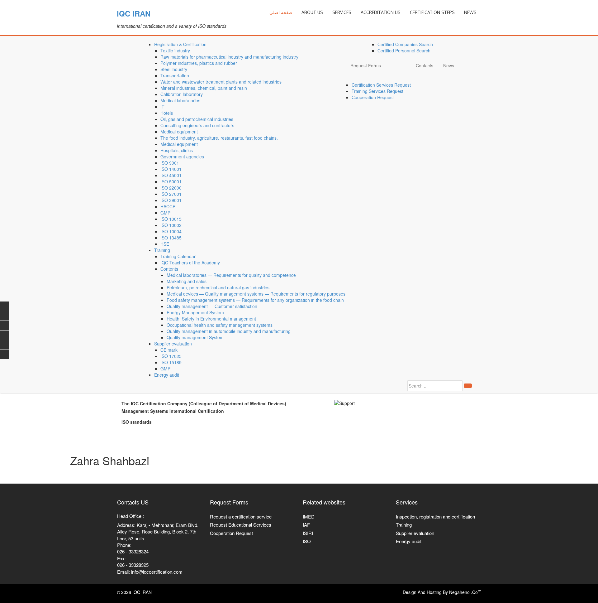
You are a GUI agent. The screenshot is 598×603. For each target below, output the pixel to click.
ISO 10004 (171, 231)
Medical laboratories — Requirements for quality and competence (231, 275)
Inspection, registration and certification (435, 516)
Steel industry (173, 69)
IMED (309, 516)
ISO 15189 (171, 362)
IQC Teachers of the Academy (190, 262)
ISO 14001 (171, 169)
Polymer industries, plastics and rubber (198, 63)
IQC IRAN (133, 13)
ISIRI (308, 533)
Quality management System (195, 337)
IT (162, 107)
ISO (307, 541)
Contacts (424, 65)
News (448, 65)
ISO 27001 (171, 194)
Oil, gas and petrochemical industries (196, 119)
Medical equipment (179, 131)
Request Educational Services (240, 524)
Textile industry (175, 50)
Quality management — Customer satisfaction (212, 306)
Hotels (166, 113)
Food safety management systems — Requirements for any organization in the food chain (255, 300)
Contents (169, 269)
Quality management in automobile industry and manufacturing (229, 331)
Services (341, 12)
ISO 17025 (171, 356)
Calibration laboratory (181, 94)
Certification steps (432, 12)
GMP (165, 213)
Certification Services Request (381, 85)
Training (162, 250)
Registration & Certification (180, 44)
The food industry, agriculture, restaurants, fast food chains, (219, 138)
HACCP (167, 206)
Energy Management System (195, 312)
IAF (306, 524)
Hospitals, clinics (176, 150)
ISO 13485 (171, 237)
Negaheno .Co (465, 592)
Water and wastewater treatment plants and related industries (221, 82)
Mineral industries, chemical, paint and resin (203, 88)
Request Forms (365, 65)
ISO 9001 (169, 163)
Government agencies (182, 156)
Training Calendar (178, 256)
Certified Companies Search (405, 44)
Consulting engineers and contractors (197, 125)
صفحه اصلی (280, 12)
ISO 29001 (171, 200)
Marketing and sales (186, 281)
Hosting (434, 592)
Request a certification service (241, 516)
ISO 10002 (171, 225)
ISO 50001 (171, 181)
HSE (164, 244)
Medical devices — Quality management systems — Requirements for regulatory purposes (256, 294)
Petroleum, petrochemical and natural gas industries (218, 287)
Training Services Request (377, 91)
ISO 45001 (171, 175)
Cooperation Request (373, 97)
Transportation (174, 75)
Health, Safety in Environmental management (211, 319)
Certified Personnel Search (403, 50)
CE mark (169, 350)
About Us (312, 12)
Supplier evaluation (173, 343)
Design (409, 592)
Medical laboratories (180, 100)
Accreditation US (381, 12)
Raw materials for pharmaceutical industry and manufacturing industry (229, 57)
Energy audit (166, 375)
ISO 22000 (171, 188)
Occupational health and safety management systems (220, 325)
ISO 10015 (171, 219)
